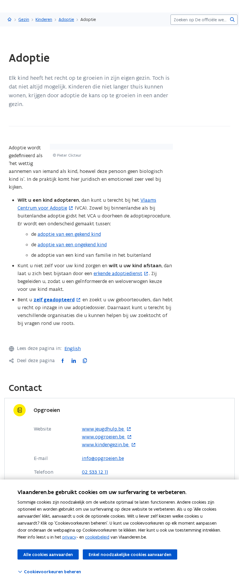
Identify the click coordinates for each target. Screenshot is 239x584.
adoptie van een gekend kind (69, 234)
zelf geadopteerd (54, 299)
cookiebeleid (97, 537)
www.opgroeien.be (104, 437)
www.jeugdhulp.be (103, 429)
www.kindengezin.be (106, 445)
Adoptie (66, 19)
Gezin (23, 19)
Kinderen (44, 19)
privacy (69, 537)
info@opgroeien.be (103, 458)
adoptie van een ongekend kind (72, 244)
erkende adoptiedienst (118, 273)
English (72, 348)
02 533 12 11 (95, 472)
